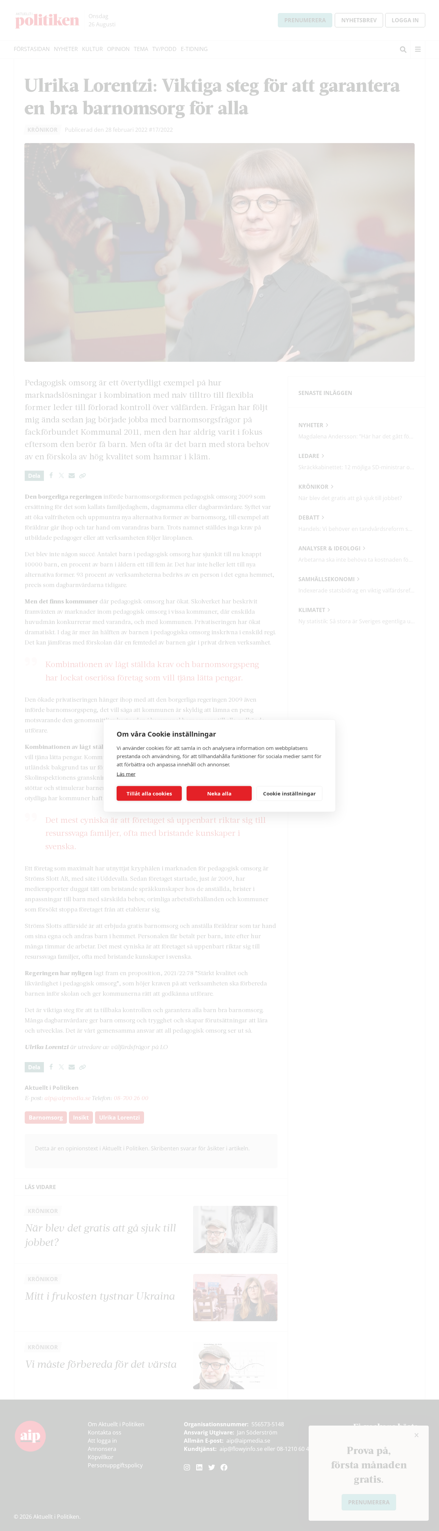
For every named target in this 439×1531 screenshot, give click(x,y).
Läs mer (126, 773)
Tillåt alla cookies (149, 793)
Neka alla (219, 793)
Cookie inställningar (289, 793)
